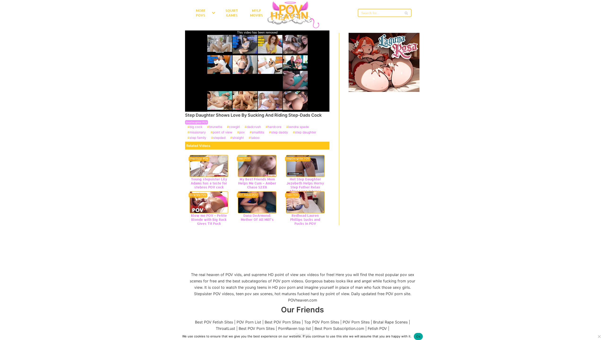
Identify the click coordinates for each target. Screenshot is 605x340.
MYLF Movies (256, 12)
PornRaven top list (294, 328)
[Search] (406, 13)
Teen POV (244, 158)
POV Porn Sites (356, 322)
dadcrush (254, 127)
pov (242, 132)
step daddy (279, 132)
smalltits (258, 132)
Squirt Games (231, 12)
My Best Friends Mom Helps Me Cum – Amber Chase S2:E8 (257, 183)
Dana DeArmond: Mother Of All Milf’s (257, 217)
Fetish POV (377, 328)
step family (198, 138)
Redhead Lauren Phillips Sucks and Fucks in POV (305, 219)
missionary (198, 132)
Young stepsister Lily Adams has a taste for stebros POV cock (209, 183)
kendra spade (298, 127)
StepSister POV (199, 158)
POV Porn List (249, 322)
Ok (418, 336)
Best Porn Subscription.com (339, 328)
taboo (255, 138)
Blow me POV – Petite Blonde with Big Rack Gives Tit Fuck (209, 219)
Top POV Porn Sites (321, 322)
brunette (215, 127)
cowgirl (234, 127)
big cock (196, 127)
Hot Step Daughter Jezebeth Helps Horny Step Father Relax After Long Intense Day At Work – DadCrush (305, 189)
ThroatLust (225, 328)
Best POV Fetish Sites (214, 322)
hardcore (274, 127)
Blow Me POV (198, 195)
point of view (222, 132)
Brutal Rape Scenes (390, 322)
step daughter (305, 132)
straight (238, 138)
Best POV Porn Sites (283, 322)
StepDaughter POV (196, 122)
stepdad (219, 138)
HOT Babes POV (248, 195)
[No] (599, 336)
